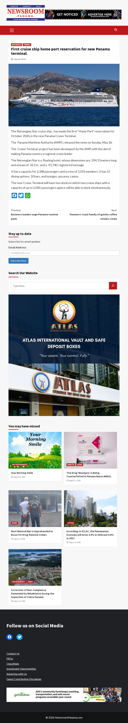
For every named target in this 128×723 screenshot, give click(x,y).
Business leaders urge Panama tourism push (34, 214)
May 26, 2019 (20, 59)
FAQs (9, 658)
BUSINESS (16, 44)
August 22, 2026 (19, 477)
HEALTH (71, 464)
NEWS (79, 464)
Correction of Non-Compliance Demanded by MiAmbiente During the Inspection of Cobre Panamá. (32, 593)
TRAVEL (27, 44)
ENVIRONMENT (18, 582)
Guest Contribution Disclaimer (24, 679)
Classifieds (12, 663)
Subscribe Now (18, 260)
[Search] (116, 30)
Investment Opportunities (21, 668)
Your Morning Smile (22, 472)
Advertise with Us (16, 673)
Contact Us (13, 653)
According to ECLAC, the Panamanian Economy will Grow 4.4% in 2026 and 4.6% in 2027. (90, 535)
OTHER (71, 523)
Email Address (17, 247)
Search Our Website (23, 273)
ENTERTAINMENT (19, 464)
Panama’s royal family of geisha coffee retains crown (93, 214)
